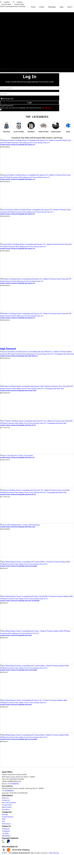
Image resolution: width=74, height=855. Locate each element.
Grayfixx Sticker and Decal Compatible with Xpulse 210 (17, 145)
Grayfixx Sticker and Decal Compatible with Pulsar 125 (17, 457)
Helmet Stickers (5, 46)
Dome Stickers (5, 53)
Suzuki (2, 29)
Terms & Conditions (9, 803)
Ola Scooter (4, 57)
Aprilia (2, 34)
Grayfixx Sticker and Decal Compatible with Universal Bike (18, 566)
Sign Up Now (46, 108)
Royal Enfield (4, 36)
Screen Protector (5, 62)
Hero (1, 16)
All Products (6, 824)
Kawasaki (3, 32)
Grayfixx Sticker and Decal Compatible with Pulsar (16, 635)
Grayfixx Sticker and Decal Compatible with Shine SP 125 (18, 425)
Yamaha (2, 23)
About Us (5, 798)
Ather (2, 60)
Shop (37, 11)
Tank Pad (3, 50)
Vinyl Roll (3, 48)
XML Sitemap (54, 853)
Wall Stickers (4, 55)
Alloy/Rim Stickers (6, 41)
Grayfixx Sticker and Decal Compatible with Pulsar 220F (17, 527)
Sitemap (5, 814)
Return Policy (7, 807)
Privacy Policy (7, 805)
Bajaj (1, 20)
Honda (2, 18)
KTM (1, 27)
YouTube (5, 833)
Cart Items (6, 809)
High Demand (8, 348)
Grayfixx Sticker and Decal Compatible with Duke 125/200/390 (19, 601)
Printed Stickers (5, 43)
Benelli (2, 39)
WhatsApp (6, 836)
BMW (2, 66)
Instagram (6, 831)
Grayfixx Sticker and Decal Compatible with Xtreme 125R (18, 390)
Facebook (5, 829)
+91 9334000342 (13, 784)
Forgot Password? (6, 105)
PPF (1, 64)
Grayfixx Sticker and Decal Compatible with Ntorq (16, 704)
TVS (1, 25)
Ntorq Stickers (4, 13)
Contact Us (6, 800)
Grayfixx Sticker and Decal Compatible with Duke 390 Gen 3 (19, 356)
